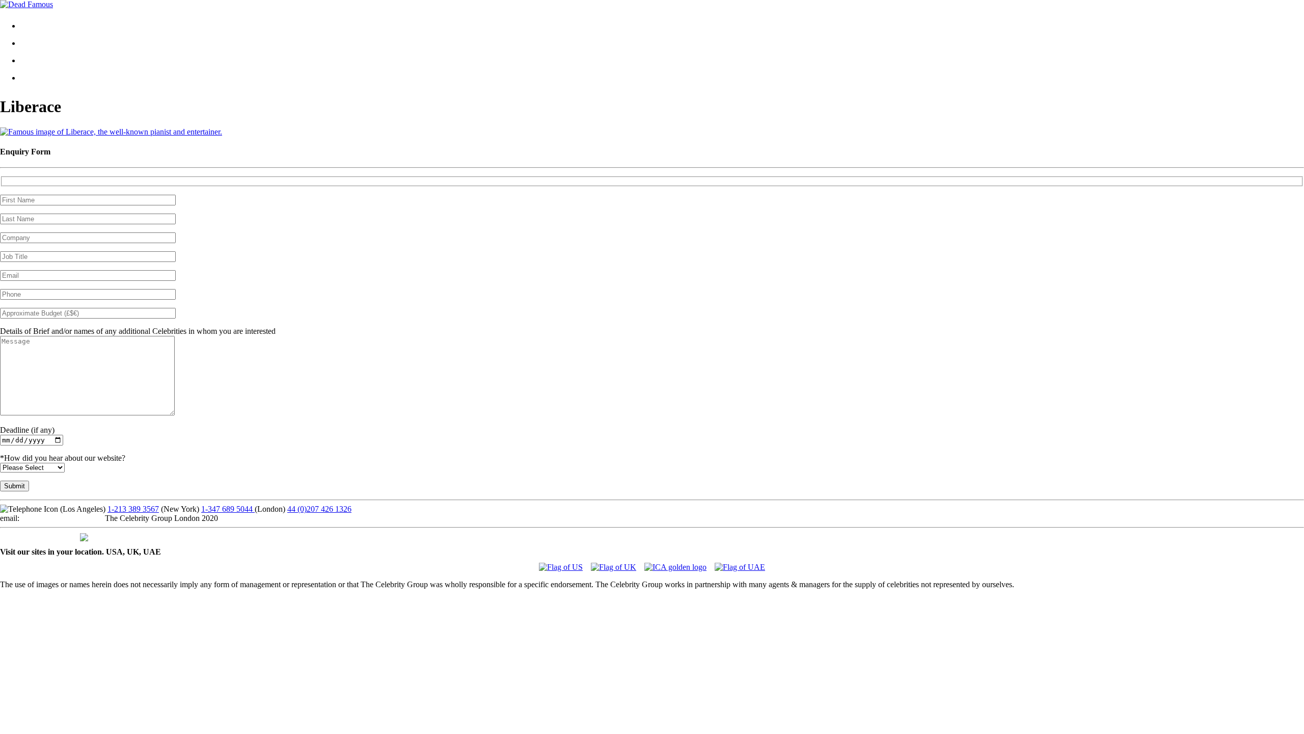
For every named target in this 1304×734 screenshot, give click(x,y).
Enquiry (42, 77)
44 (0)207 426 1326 (319, 509)
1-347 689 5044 (228, 509)
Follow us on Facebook (38, 536)
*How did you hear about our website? (62, 458)
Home (38, 25)
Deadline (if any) (27, 430)
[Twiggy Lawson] (111, 131)
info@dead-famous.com (60, 518)
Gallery (40, 43)
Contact (41, 60)
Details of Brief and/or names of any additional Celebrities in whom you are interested (138, 331)
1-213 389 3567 (133, 509)
